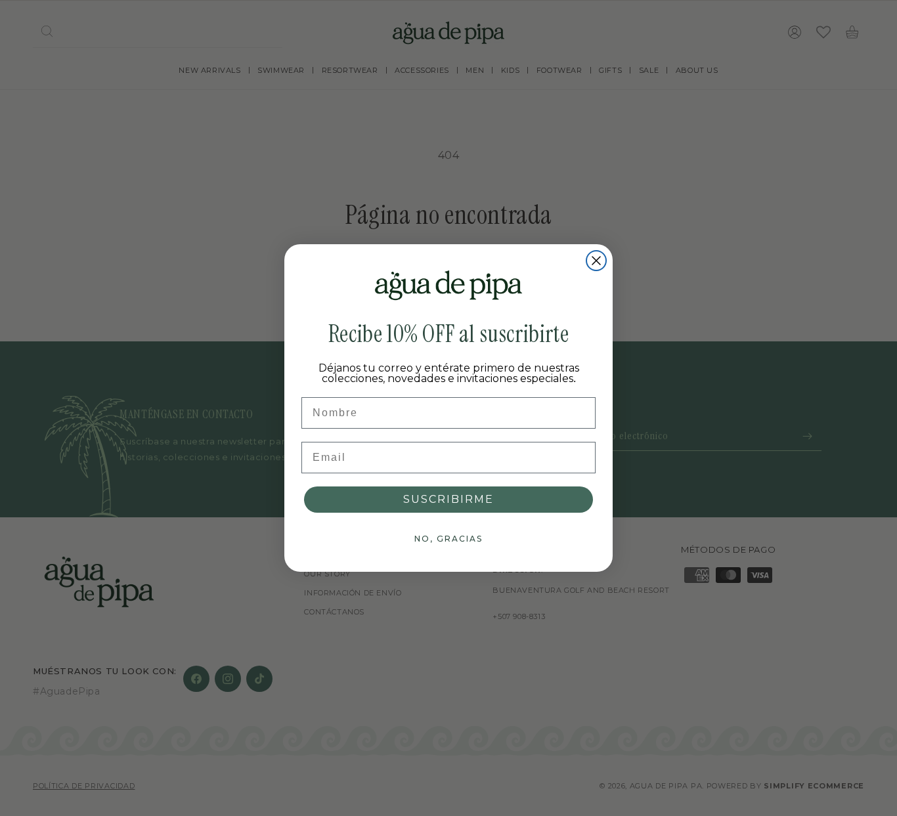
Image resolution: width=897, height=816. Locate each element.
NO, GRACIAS (448, 539)
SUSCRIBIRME (448, 499)
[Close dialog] (596, 260)
